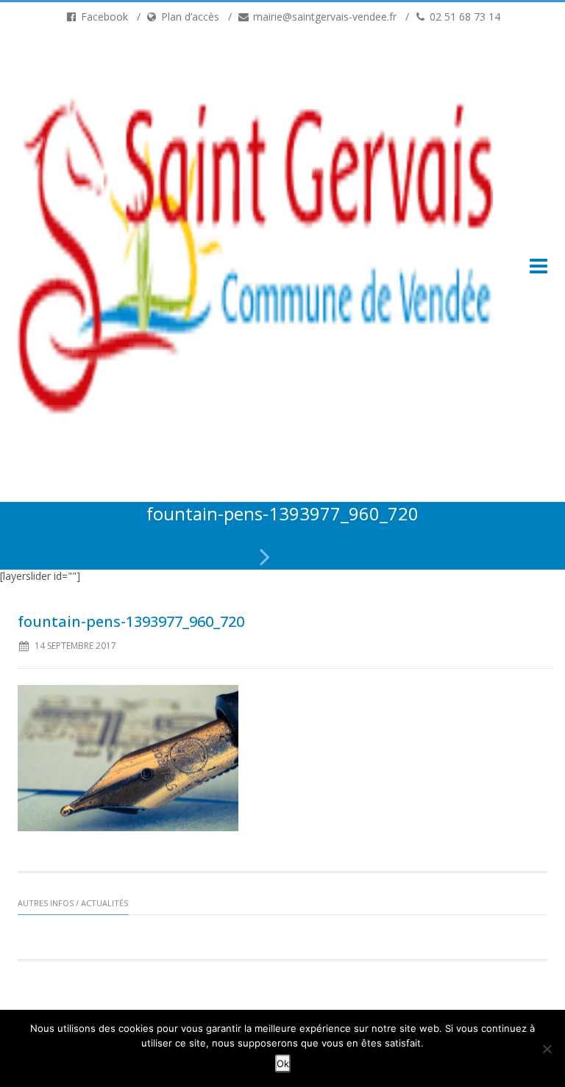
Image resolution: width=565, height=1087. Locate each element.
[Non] (546, 1048)
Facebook (103, 17)
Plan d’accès (188, 17)
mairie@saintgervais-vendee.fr (323, 17)
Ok (283, 1063)
